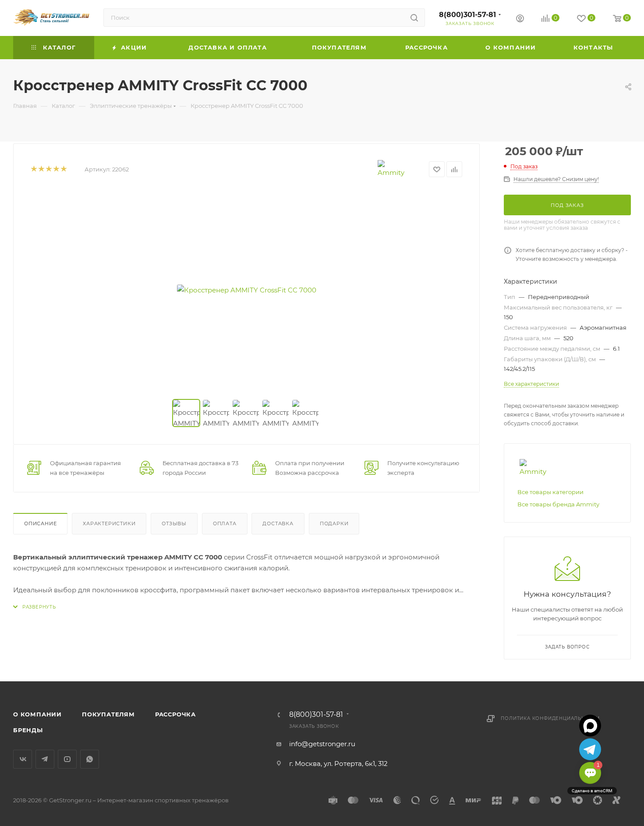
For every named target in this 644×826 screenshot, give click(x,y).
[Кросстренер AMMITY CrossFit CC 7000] (246, 289)
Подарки (334, 523)
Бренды (28, 729)
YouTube (67, 759)
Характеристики (109, 523)
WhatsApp (89, 759)
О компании (37, 714)
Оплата (225, 523)
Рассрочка (175, 714)
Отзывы (174, 523)
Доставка (277, 523)
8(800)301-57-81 (467, 15)
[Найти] (414, 17)
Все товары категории (550, 491)
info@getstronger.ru (322, 744)
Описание (40, 523)
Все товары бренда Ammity (558, 504)
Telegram (44, 759)
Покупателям (108, 714)
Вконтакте (22, 759)
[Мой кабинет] (520, 19)
